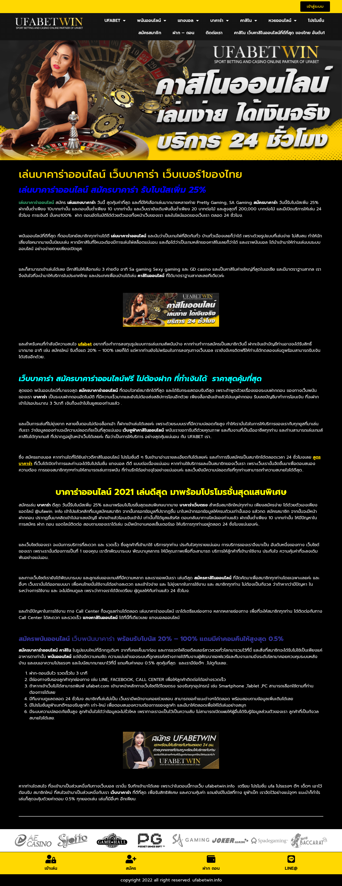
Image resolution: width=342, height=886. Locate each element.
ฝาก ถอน (211, 868)
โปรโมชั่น (316, 20)
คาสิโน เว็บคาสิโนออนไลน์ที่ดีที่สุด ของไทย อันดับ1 (279, 33)
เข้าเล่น (51, 868)
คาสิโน (246, 20)
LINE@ (291, 868)
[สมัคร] (131, 859)
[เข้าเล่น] (50, 859)
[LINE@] (291, 859)
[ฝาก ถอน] (211, 859)
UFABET (112, 20)
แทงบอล (185, 20)
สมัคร (131, 868)
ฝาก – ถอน (183, 33)
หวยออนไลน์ (280, 20)
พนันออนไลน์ (149, 20)
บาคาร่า (216, 20)
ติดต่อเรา (214, 33)
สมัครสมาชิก (149, 33)
